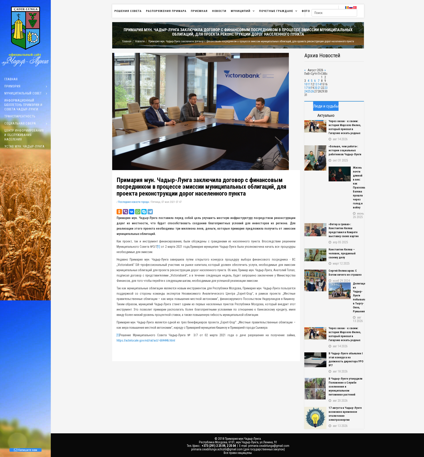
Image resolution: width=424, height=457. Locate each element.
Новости (219, 11)
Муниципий (240, 11)
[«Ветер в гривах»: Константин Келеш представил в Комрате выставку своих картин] (315, 229)
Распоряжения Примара (166, 11)
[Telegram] (150, 211)
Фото (306, 11)
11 (309, 84)
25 (309, 91)
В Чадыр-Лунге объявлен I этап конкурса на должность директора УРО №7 (346, 359)
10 (305, 84)
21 (319, 88)
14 (319, 84)
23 (325, 88)
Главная (126, 41)
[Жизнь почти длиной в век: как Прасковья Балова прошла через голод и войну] (340, 174)
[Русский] (351, 7)
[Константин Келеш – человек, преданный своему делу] (315, 254)
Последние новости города (133, 202)
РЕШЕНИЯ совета (128, 11)
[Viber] (125, 211)
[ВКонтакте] (131, 211)
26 (312, 91)
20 (315, 88)
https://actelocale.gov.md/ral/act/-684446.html (146, 340)
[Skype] (144, 211)
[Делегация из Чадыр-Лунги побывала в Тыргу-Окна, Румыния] (340, 290)
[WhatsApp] (137, 211)
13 (315, 84)
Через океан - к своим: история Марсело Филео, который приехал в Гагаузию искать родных (345, 127)
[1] (158, 246)
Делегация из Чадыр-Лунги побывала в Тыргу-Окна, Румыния (358, 297)
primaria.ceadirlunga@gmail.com (268, 445)
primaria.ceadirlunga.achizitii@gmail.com (217, 449)
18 (309, 88)
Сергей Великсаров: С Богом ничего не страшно (345, 272)
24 (305, 91)
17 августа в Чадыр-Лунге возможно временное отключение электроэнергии (345, 413)
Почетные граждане (276, 11)
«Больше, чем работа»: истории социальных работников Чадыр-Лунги (345, 150)
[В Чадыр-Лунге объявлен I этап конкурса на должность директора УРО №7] (315, 359)
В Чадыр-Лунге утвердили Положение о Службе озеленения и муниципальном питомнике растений (345, 386)
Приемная (199, 11)
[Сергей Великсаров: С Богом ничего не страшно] (315, 280)
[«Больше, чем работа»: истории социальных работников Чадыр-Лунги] (315, 158)
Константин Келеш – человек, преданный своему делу (342, 253)
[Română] (347, 7)
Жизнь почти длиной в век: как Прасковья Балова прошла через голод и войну (358, 187)
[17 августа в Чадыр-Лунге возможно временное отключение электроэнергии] (315, 418)
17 (305, 88)
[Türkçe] (355, 7)
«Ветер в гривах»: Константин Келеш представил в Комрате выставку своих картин (344, 230)
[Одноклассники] (119, 211)
